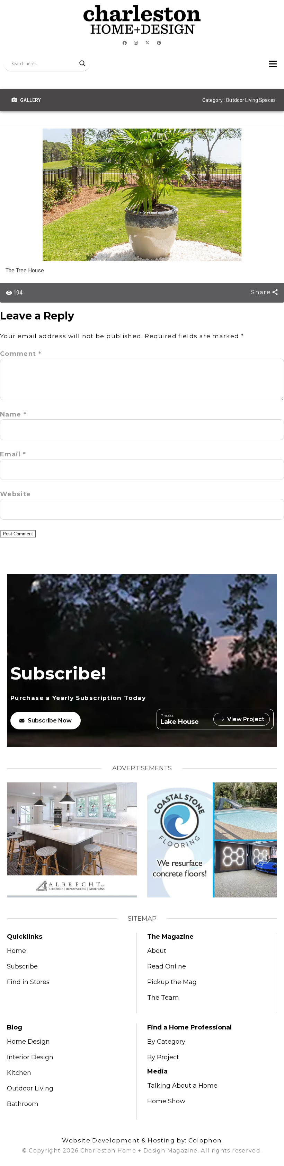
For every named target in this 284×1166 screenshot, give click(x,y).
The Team (163, 997)
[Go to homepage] (142, 19)
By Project (163, 1057)
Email (13, 454)
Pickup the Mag (172, 982)
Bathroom (22, 1104)
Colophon (205, 1140)
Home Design (28, 1041)
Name (13, 414)
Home (16, 951)
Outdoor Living (30, 1088)
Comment (21, 354)
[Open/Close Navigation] (273, 64)
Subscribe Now (50, 720)
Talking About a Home (182, 1085)
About (156, 951)
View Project (245, 719)
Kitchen (19, 1073)
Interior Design (30, 1057)
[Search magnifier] (82, 63)
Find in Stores (28, 982)
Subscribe (22, 966)
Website (15, 494)
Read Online (166, 966)
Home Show (166, 1101)
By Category (166, 1041)
